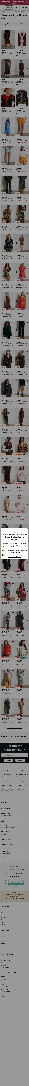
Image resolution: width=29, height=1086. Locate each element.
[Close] (27, 529)
